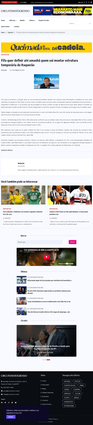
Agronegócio (68, 401)
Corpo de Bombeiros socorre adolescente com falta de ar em (49, 301)
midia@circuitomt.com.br (11, 394)
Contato (16, 26)
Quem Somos (5, 26)
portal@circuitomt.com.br (11, 391)
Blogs (44, 389)
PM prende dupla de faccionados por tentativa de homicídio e (49, 280)
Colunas (31, 20)
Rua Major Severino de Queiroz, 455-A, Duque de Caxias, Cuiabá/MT (14, 383)
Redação (8, 218)
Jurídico (76, 397)
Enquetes (45, 396)
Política (77, 381)
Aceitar (11, 417)
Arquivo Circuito (44, 20)
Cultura (77, 393)
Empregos (67, 393)
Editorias (12, 20)
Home (3, 20)
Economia (76, 389)
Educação (45, 385)
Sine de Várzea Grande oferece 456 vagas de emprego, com (49, 312)
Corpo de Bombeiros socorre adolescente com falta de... (48, 2)
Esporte (67, 397)
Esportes (10, 32)
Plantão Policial (70, 385)
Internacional (69, 406)
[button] (43, 359)
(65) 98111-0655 (8, 387)
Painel (82, 385)
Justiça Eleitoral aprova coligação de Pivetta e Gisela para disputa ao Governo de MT (45, 347)
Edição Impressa (47, 392)
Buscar (72, 242)
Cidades (66, 389)
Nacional (67, 381)
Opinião (22, 20)
